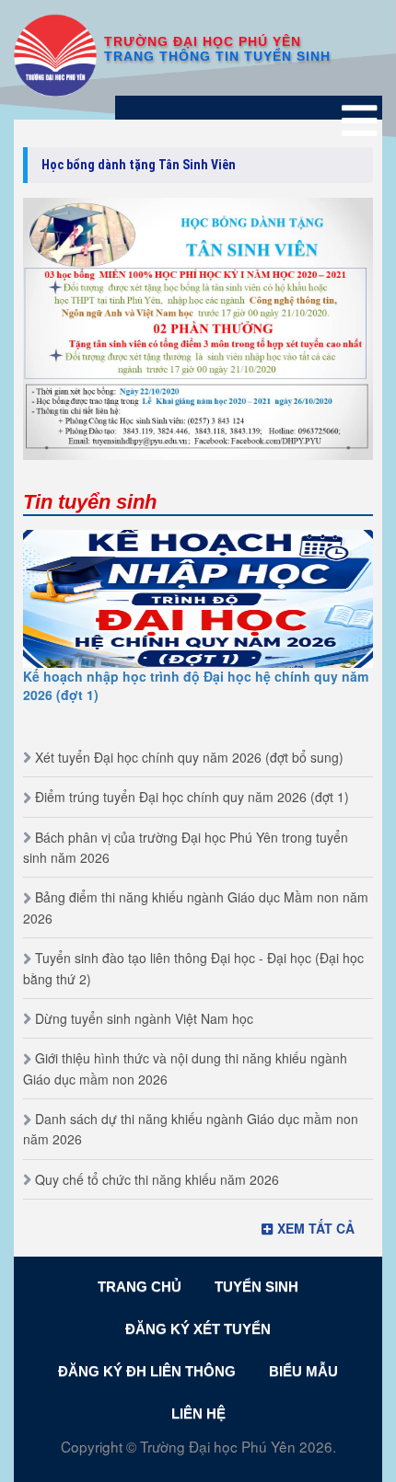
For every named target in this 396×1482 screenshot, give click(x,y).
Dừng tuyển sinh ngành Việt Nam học (144, 1018)
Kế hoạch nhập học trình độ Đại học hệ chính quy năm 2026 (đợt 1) (195, 685)
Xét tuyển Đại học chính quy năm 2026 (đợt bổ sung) (189, 757)
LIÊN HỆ (198, 1413)
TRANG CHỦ (139, 1286)
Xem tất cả (316, 1228)
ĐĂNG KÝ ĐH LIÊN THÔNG (147, 1371)
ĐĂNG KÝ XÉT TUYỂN (198, 1329)
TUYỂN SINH (256, 1286)
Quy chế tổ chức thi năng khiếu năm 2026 (157, 1179)
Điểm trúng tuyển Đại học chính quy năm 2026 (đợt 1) (192, 796)
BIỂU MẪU (303, 1371)
